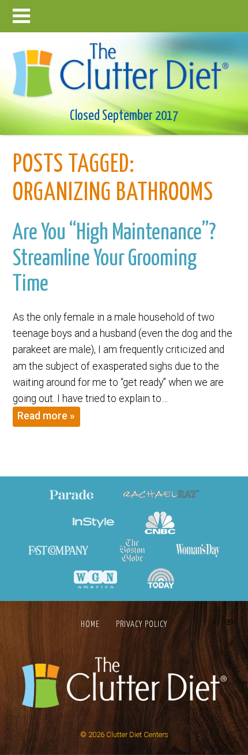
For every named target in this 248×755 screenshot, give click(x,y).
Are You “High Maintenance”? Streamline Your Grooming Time (114, 258)
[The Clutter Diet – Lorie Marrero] (124, 66)
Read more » (46, 416)
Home (90, 624)
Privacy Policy (141, 624)
